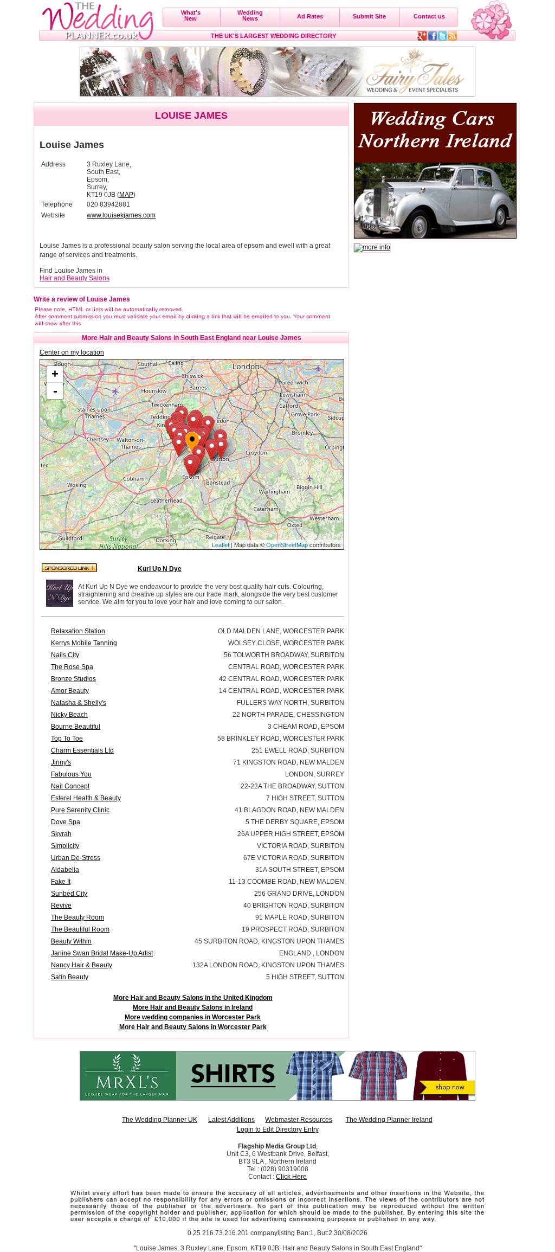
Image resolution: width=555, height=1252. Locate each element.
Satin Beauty (69, 977)
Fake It (60, 881)
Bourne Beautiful (75, 726)
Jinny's (61, 762)
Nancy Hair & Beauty (81, 965)
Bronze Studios (73, 679)
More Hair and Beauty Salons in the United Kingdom (193, 997)
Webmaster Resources (298, 1119)
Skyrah (61, 834)
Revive (61, 905)
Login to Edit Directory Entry (278, 1129)
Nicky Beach (69, 714)
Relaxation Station (78, 631)
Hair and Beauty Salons (74, 278)
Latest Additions (231, 1119)
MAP (126, 194)
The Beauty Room (77, 917)
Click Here (291, 1176)
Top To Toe (67, 738)
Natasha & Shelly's (78, 703)
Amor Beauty (70, 691)
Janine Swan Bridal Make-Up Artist (102, 953)
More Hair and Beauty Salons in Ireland (193, 1007)
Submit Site (369, 16)
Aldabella (65, 870)
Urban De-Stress (75, 858)
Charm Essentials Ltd (82, 750)
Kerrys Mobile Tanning (84, 643)
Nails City (65, 655)
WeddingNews (250, 15)
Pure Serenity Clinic (80, 810)
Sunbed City (69, 893)
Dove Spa (65, 822)
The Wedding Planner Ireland (389, 1119)
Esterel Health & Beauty (86, 798)
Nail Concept (70, 786)
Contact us (429, 16)
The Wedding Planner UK (159, 1119)
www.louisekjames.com (121, 215)
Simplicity (65, 846)
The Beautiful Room (80, 929)
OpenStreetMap (287, 545)
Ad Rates (310, 16)
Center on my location (72, 352)
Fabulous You (71, 774)
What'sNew (191, 15)
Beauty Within (71, 941)
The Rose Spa (72, 667)
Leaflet (220, 545)
